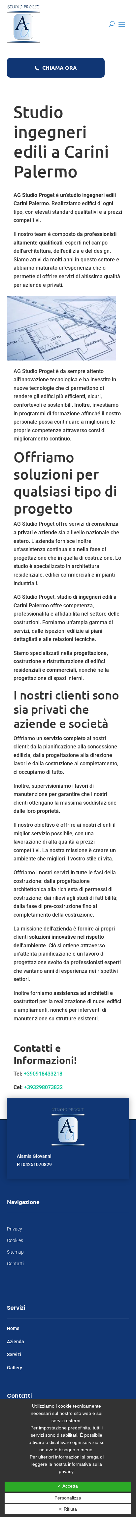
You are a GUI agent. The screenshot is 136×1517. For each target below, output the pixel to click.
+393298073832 (43, 1087)
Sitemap (15, 1252)
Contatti (15, 1263)
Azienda (15, 1341)
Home (13, 1328)
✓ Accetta (67, 1486)
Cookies (15, 1240)
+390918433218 (43, 1074)
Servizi (14, 1354)
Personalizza (67, 1497)
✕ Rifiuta (67, 1509)
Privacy (14, 1229)
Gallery (14, 1367)
